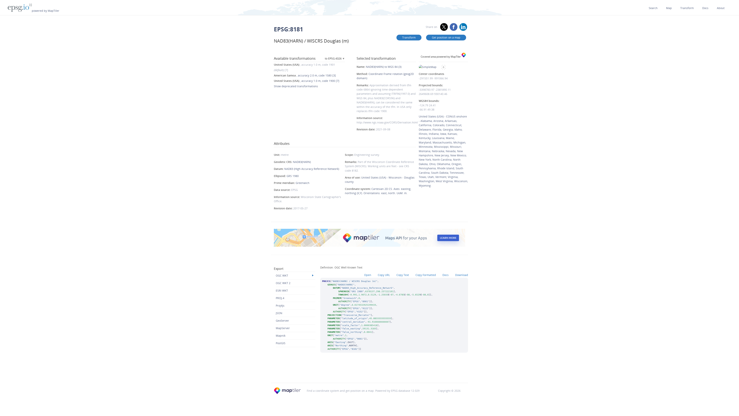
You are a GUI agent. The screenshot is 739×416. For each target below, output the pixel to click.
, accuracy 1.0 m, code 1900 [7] (306, 81)
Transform (687, 8)
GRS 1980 (293, 176)
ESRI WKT (282, 290)
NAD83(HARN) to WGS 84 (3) (383, 67)
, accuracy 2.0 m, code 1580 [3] (305, 75)
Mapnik (280, 335)
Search (653, 8)
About (721, 8)
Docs (705, 8)
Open (367, 275)
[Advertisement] (369, 373)
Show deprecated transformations (296, 86)
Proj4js (280, 305)
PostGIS (280, 343)
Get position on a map (446, 37)
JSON (279, 313)
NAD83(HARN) (302, 162)
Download (461, 275)
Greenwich (302, 183)
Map (669, 8)
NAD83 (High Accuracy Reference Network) (311, 169)
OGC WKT (282, 275)
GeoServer (282, 320)
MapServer (283, 328)
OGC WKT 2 (283, 283)
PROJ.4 (280, 298)
